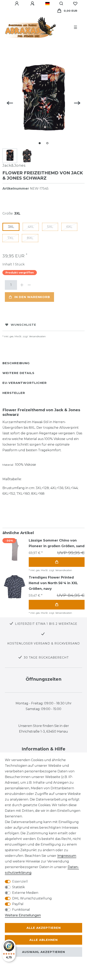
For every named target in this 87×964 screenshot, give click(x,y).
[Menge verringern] (29, 285)
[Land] (47, 3)
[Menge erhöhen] (21, 285)
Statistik (18, 887)
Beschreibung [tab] (16, 363)
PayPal (17, 904)
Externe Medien (25, 893)
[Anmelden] (17, 3)
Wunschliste (23, 325)
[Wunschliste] (75, 3)
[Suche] (61, 3)
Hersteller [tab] (13, 393)
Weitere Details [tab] (18, 373)
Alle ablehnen (43, 940)
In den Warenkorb (32, 297)
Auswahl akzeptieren (43, 952)
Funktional (21, 910)
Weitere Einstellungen (23, 915)
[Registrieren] (32, 3)
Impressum (66, 856)
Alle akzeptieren (44, 928)
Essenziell (20, 881)
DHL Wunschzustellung (32, 898)
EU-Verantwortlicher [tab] (24, 383)
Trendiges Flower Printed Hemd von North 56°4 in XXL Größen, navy (53, 583)
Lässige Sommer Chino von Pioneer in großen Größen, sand (57, 543)
